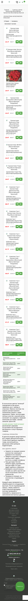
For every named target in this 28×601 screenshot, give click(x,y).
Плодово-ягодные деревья (14, 529)
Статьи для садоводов (14, 517)
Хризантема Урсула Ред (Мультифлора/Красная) (14, 56)
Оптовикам (14, 520)
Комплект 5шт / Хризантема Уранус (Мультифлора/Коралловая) (12, 244)
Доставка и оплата (14, 510)
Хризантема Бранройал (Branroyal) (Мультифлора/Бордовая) (13, 108)
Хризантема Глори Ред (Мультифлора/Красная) (14, 172)
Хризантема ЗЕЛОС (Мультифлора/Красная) (14, 151)
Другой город (15, 551)
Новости (14, 515)
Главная (6, 9)
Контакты (14, 522)
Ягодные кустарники (14, 531)
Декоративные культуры (14, 533)
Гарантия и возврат (14, 512)
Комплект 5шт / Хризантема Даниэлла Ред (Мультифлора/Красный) (13, 199)
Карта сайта (14, 569)
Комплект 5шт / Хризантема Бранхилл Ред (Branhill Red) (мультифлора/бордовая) (13, 295)
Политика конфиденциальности (14, 563)
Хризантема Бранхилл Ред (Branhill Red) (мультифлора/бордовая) (13, 132)
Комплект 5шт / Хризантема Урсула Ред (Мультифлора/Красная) (14, 220)
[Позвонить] (17, 2)
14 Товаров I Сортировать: (11, 21)
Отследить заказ (14, 513)
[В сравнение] (17, 41)
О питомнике (14, 508)
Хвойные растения (14, 535)
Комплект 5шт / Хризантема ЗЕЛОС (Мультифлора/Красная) (14, 316)
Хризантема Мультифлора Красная (14, 12)
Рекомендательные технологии (14, 566)
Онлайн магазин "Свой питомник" (13, 424)
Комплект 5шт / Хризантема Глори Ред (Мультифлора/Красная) (14, 338)
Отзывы (14, 519)
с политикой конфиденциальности (9, 589)
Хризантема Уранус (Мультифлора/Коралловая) (12, 84)
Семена (14, 538)
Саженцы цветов (17, 9)
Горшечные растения (14, 536)
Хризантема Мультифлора (13, 11)
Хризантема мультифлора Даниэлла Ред (14, 36)
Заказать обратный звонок (15, 555)
